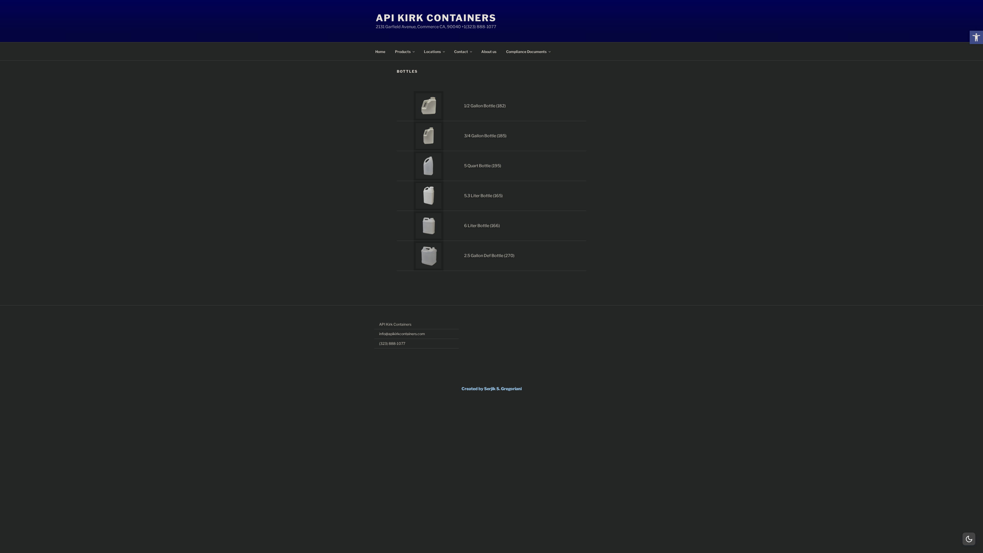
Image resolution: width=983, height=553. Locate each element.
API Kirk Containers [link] (436, 18)
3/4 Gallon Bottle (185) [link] (485, 135)
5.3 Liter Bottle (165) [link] (483, 195)
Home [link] (380, 51)
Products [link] (403, 51)
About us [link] (488, 51)
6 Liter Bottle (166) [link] (482, 225)
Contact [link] (461, 51)
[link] (976, 37)
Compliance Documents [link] (526, 51)
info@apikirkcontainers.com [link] (402, 334)
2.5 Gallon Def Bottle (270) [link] (489, 255)
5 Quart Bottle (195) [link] (482, 165)
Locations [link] (432, 51)
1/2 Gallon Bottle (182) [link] (485, 105)
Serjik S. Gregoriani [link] (503, 388)
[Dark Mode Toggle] (969, 539)
